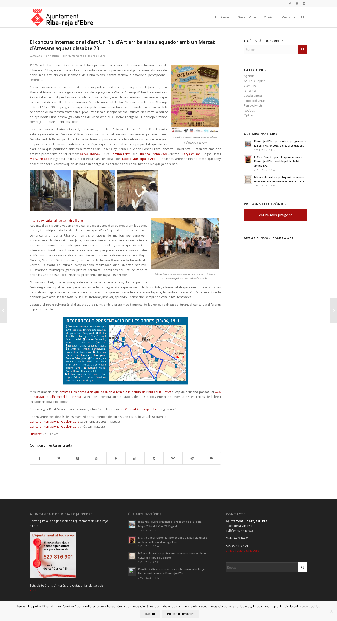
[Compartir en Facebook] (39, 458)
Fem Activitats (253, 105)
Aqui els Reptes (254, 81)
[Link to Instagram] (303, 3)
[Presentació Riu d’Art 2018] (333, 310)
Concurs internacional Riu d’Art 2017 (54, 426)
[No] (331, 611)
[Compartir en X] (58, 458)
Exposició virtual (255, 101)
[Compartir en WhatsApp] (96, 458)
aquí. (33, 590)
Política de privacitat (180, 613)
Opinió (248, 115)
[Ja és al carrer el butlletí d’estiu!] (3, 310)
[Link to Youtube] (296, 3)
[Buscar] (302, 17)
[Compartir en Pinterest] (116, 458)
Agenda (249, 76)
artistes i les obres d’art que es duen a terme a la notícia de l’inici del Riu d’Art (115, 392)
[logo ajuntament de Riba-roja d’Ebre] (62, 17)
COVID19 (250, 86)
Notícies (54, 55)
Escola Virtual (253, 95)
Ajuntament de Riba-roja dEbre (86, 55)
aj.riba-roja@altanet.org (242, 550)
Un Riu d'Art (50, 434)
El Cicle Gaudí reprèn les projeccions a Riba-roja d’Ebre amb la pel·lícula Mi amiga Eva (278, 161)
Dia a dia (250, 91)
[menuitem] (223, 17)
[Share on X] (77, 458)
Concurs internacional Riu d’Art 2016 (54, 421)
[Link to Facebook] (290, 3)
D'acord (150, 613)
